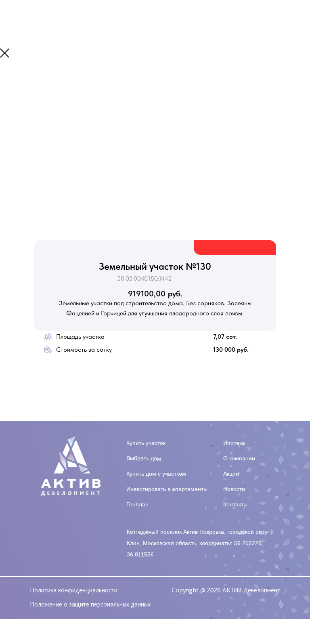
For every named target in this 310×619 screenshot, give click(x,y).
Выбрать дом (143, 458)
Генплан (137, 504)
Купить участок (145, 443)
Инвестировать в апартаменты (166, 489)
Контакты (235, 504)
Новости (234, 489)
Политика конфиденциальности (73, 590)
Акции (231, 473)
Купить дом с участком (156, 473)
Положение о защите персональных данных (90, 604)
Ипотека (234, 443)
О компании (239, 458)
